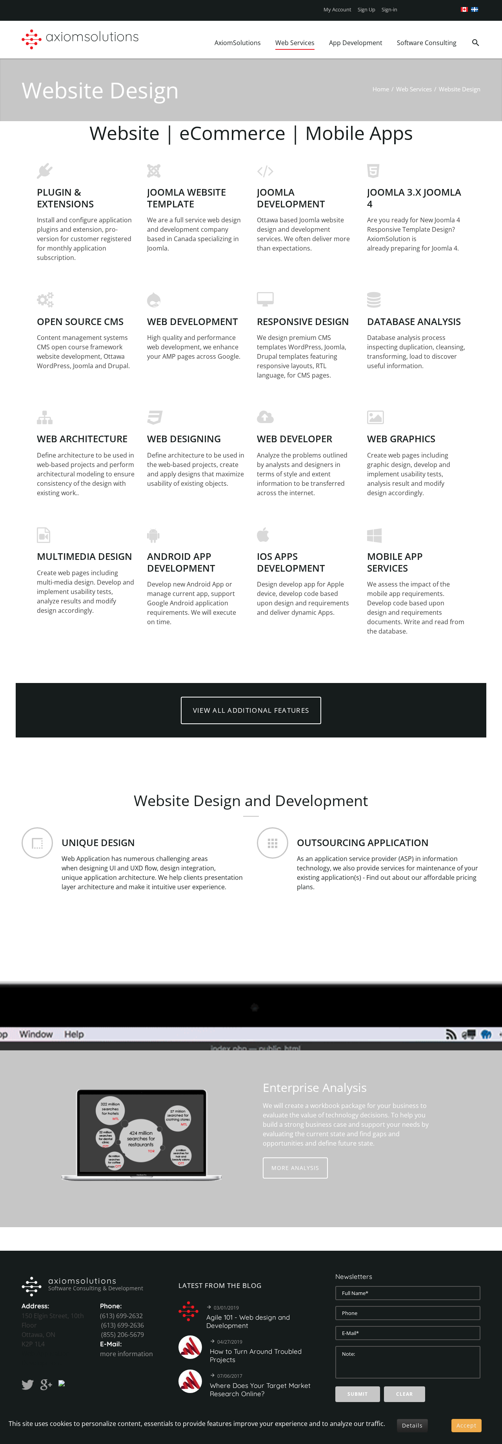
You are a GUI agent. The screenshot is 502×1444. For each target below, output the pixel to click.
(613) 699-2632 (121, 1315)
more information (126, 1354)
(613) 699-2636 (122, 1325)
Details (412, 1425)
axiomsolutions (82, 1280)
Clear (404, 1394)
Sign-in (389, 9)
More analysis (295, 1168)
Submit (357, 1394)
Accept (467, 1425)
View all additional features (251, 710)
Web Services (414, 89)
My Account (337, 9)
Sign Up (366, 9)
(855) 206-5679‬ (122, 1334)
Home (381, 89)
